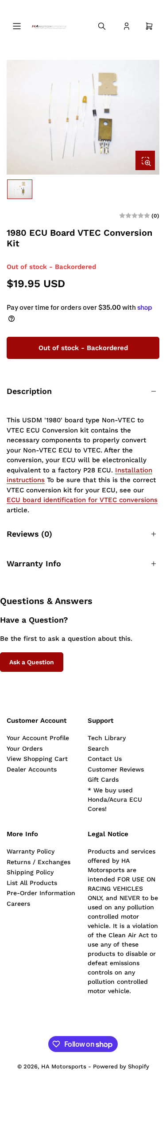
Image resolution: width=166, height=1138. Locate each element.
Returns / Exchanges (38, 861)
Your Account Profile (38, 737)
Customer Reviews (116, 769)
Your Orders (24, 748)
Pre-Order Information (41, 892)
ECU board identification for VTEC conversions (82, 500)
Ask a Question (31, 662)
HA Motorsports (63, 1066)
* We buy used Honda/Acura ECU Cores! (115, 799)
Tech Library (107, 737)
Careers (18, 903)
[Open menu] (17, 26)
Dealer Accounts (32, 769)
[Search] (102, 26)
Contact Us (105, 758)
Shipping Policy (30, 872)
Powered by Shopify (121, 1066)
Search (98, 748)
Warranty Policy (30, 851)
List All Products (32, 882)
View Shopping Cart (37, 758)
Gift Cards (103, 779)
